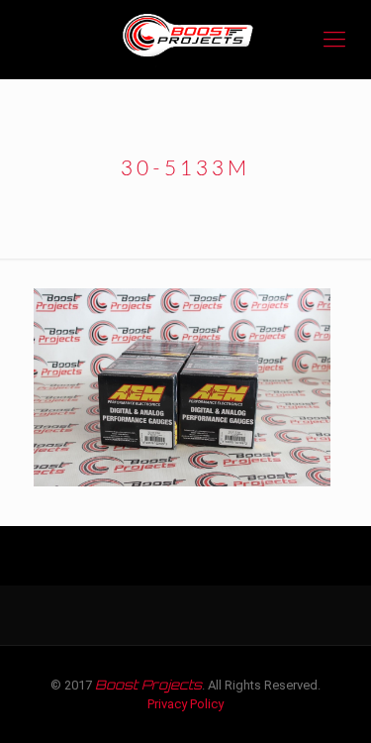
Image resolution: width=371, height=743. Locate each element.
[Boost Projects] (185, 39)
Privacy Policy (185, 703)
